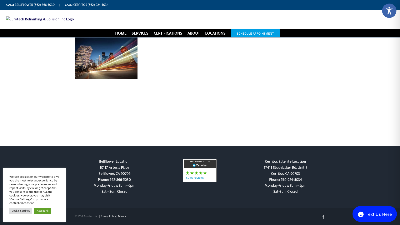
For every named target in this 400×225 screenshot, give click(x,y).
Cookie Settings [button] (21, 211)
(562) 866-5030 (44, 5)
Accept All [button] (43, 211)
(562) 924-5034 (98, 5)
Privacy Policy (108, 216)
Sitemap (122, 216)
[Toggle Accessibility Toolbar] (389, 10)
